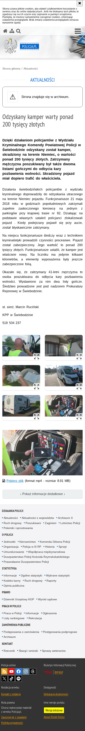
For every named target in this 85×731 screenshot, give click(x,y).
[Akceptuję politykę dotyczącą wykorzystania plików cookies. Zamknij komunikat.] (80, 3)
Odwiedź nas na (11, 671)
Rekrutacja (35, 618)
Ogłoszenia (50, 613)
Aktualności (31, 68)
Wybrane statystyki (58, 575)
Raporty (51, 580)
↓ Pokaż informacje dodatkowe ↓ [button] (42, 494)
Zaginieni (50, 523)
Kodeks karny (12, 580)
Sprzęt (63, 546)
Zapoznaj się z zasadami (13, 717)
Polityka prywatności (12, 723)
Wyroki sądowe (47, 599)
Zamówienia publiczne (16, 625)
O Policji (7, 535)
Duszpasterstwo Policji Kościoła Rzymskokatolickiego (37, 556)
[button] (78, 31)
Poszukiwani (33, 523)
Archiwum (10, 636)
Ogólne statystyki (31, 575)
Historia (50, 546)
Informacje (10, 575)
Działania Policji (12, 511)
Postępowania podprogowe (60, 631)
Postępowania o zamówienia (21, 631)
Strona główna (11, 68)
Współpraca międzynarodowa (46, 551)
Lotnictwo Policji (70, 523)
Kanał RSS (4, 671)
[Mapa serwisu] (11, 30)
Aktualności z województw (38, 517)
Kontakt (7, 644)
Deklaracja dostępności (56, 694)
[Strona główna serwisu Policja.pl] (5, 30)
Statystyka (9, 568)
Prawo (6, 592)
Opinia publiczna (14, 585)
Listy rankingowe (14, 618)
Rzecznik (9, 650)
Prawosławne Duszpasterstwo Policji (26, 561)
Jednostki (9, 541)
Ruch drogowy (13, 523)
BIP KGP (59, 672)
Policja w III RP (32, 546)
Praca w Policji (11, 606)
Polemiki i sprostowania (18, 528)
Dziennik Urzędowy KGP (19, 599)
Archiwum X (65, 517)
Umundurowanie (14, 551)
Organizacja (11, 546)
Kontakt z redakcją (11, 694)
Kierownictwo (27, 541)
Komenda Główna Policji (55, 541)
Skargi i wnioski (28, 650)
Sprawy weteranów (54, 650)
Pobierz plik (15, 480)
